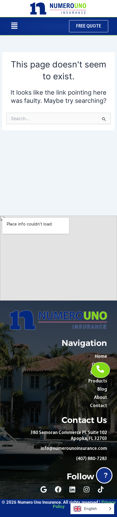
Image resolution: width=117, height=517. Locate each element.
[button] (14, 26)
